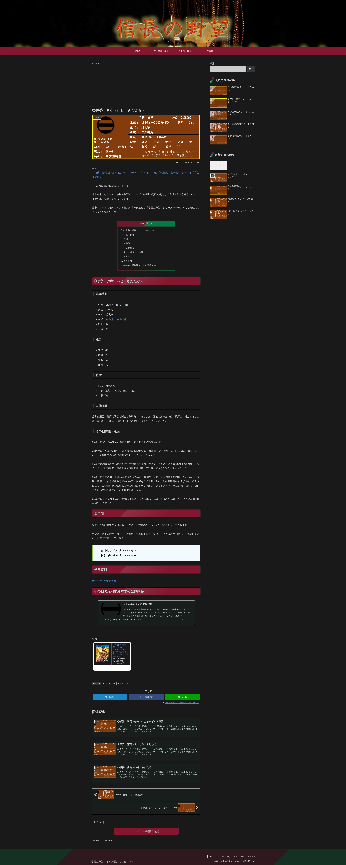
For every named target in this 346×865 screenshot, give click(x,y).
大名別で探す (239, 856)
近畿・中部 (124, 684)
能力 (128, 239)
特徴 (128, 243)
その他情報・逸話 (134, 252)
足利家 (97, 684)
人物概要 (130, 248)
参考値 (126, 256)
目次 (141, 223)
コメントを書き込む (146, 831)
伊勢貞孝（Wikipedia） (104, 580)
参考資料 (127, 261)
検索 (212, 63)
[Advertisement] (146, 85)
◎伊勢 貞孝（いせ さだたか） (139, 230)
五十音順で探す (224, 856)
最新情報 (251, 856)
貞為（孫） (123, 319)
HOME (212, 856)
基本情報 (130, 234)
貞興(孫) (109, 319)
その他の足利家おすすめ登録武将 (139, 265)
